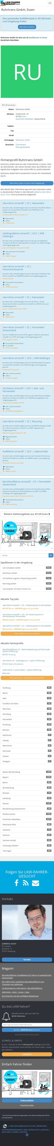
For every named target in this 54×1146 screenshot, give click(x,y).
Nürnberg (26, 714)
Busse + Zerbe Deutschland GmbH (15, 309)
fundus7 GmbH (8, 279)
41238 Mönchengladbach (14, 411)
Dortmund (26, 735)
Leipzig (26, 740)
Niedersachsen (26, 814)
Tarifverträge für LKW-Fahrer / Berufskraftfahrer (22, 988)
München (26, 709)
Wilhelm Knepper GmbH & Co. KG (14, 433)
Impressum (41, 1126)
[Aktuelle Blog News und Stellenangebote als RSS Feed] (26, 883)
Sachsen (26, 835)
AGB (25, 1130)
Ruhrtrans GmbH (23, 140)
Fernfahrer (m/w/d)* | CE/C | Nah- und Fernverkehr (23, 390)
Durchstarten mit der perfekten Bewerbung (20, 996)
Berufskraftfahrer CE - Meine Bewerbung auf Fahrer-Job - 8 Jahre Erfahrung (27, 650)
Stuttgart (26, 761)
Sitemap (15, 1132)
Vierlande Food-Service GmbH (13, 463)
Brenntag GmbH (26, 583)
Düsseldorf (26, 719)
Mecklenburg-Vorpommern (26, 808)
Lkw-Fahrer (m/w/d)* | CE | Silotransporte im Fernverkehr (27, 605)
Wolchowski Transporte (11, 370)
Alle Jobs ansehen (27, 27)
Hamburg (26, 687)
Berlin (26, 693)
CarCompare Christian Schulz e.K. (26, 589)
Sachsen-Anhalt (26, 840)
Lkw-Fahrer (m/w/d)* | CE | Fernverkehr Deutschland (24, 329)
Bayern (26, 777)
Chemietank (21, 144)
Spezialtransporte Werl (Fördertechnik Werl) (18, 496)
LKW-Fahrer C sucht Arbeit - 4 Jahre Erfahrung (22, 670)
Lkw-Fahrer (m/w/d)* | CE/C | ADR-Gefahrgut (26, 358)
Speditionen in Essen (38, 37)
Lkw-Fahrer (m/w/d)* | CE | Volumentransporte (17, 268)
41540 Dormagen (12, 378)
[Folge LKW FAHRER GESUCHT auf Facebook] (16, 883)
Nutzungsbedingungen (12, 1130)
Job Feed (23, 1132)
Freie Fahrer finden (27, 1105)
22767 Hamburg (9, 655)
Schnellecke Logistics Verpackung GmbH (26, 578)
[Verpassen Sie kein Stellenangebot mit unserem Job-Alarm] (35, 883)
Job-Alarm (6, 1132)
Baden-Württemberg (26, 772)
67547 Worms (9, 608)
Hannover (26, 751)
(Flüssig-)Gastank (23, 147)
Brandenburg (26, 787)
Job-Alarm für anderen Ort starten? (27, 1034)
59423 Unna (10, 317)
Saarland (26, 830)
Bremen (26, 730)
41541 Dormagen (12, 348)
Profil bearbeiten (10, 105)
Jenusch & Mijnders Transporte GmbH (16, 248)
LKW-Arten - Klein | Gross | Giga (15, 992)
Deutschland (8, 629)
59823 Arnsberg (11, 504)
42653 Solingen (11, 256)
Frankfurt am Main (26, 703)
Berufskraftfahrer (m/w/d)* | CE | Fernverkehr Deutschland (27, 483)
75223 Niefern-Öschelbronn (13, 664)
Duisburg (26, 724)
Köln (26, 698)
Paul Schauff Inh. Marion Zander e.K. (15, 215)
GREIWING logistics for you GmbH (26, 608)
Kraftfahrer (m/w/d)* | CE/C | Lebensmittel (25, 451)
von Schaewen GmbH (26, 567)
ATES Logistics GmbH (10, 340)
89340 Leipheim (9, 620)
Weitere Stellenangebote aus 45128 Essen (26, 514)
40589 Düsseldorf (12, 287)
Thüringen (26, 851)
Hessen (26, 803)
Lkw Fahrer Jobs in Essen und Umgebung (27, 183)
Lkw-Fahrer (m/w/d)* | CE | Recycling (22, 421)
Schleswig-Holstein (26, 845)
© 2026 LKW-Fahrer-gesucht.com (21, 1126)
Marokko (7, 673)
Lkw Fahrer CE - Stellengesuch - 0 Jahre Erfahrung (23, 660)
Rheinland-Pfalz (26, 824)
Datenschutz (33, 1130)
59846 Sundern (11, 471)
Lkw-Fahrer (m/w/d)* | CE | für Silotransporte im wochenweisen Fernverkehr (23, 615)
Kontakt (44, 1130)
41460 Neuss (10, 223)
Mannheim (26, 745)
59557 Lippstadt (11, 441)
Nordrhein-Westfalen (25, 119)
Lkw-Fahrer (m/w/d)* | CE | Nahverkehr (23, 203)
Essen (23, 116)
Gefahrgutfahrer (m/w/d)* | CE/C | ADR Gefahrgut (23, 235)
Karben (26, 756)
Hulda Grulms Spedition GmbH (13, 403)
